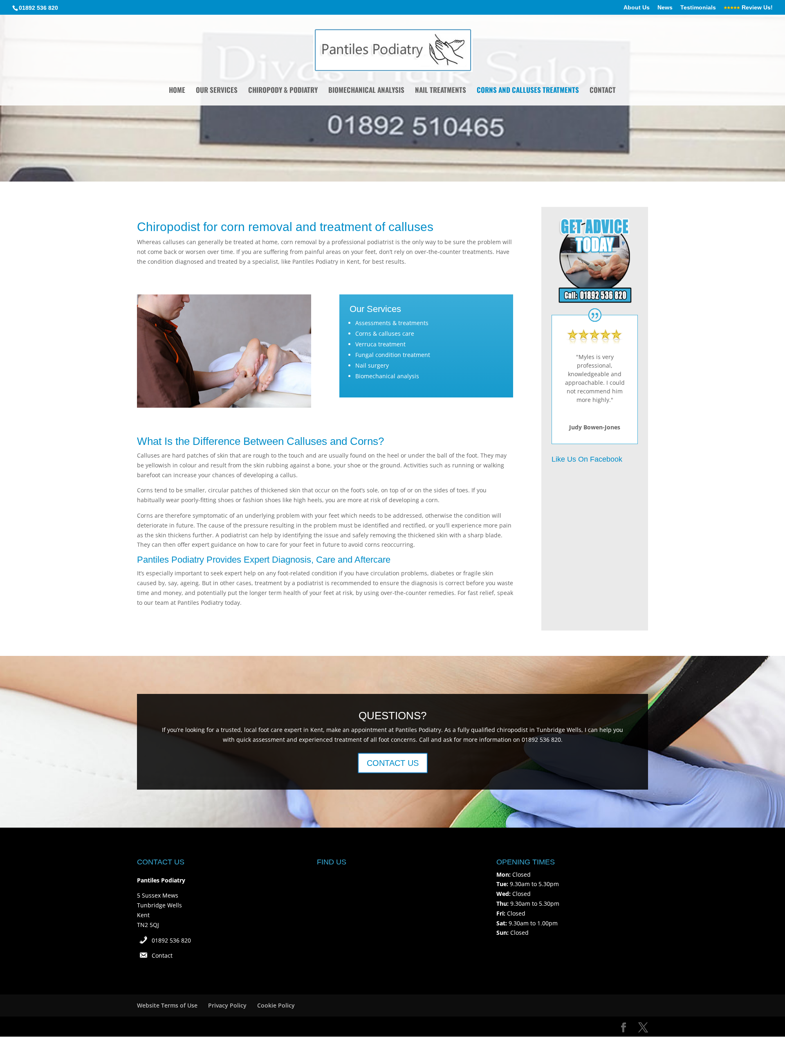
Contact (603, 91)
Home (177, 91)
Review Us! (756, 7)
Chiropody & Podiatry (283, 91)
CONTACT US (393, 763)
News (665, 7)
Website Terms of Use (167, 1005)
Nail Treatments (440, 91)
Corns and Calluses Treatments (528, 91)
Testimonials (698, 7)
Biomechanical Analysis (366, 91)
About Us (637, 7)
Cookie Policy (276, 1005)
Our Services (217, 91)
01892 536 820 (171, 940)
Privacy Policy (227, 1005)
